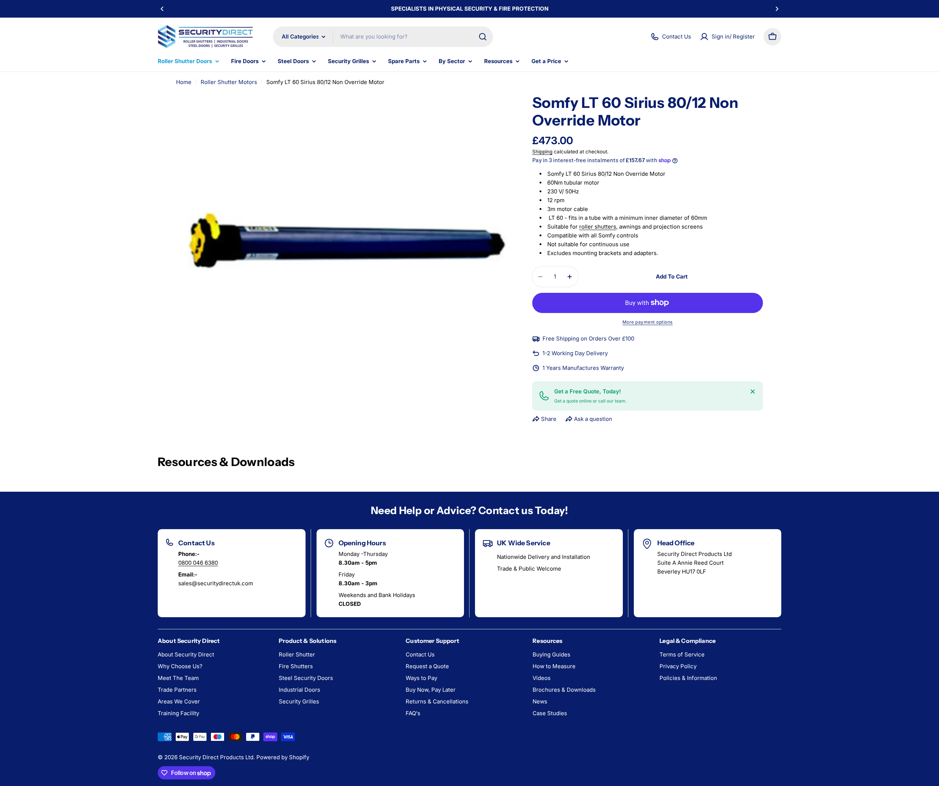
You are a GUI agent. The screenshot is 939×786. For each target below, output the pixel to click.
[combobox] (383, 36)
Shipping (542, 151)
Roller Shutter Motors (229, 82)
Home (183, 82)
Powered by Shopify (282, 757)
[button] (162, 8)
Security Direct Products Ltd (216, 757)
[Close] (752, 391)
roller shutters (597, 226)
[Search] (482, 36)
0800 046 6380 (198, 562)
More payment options (647, 322)
